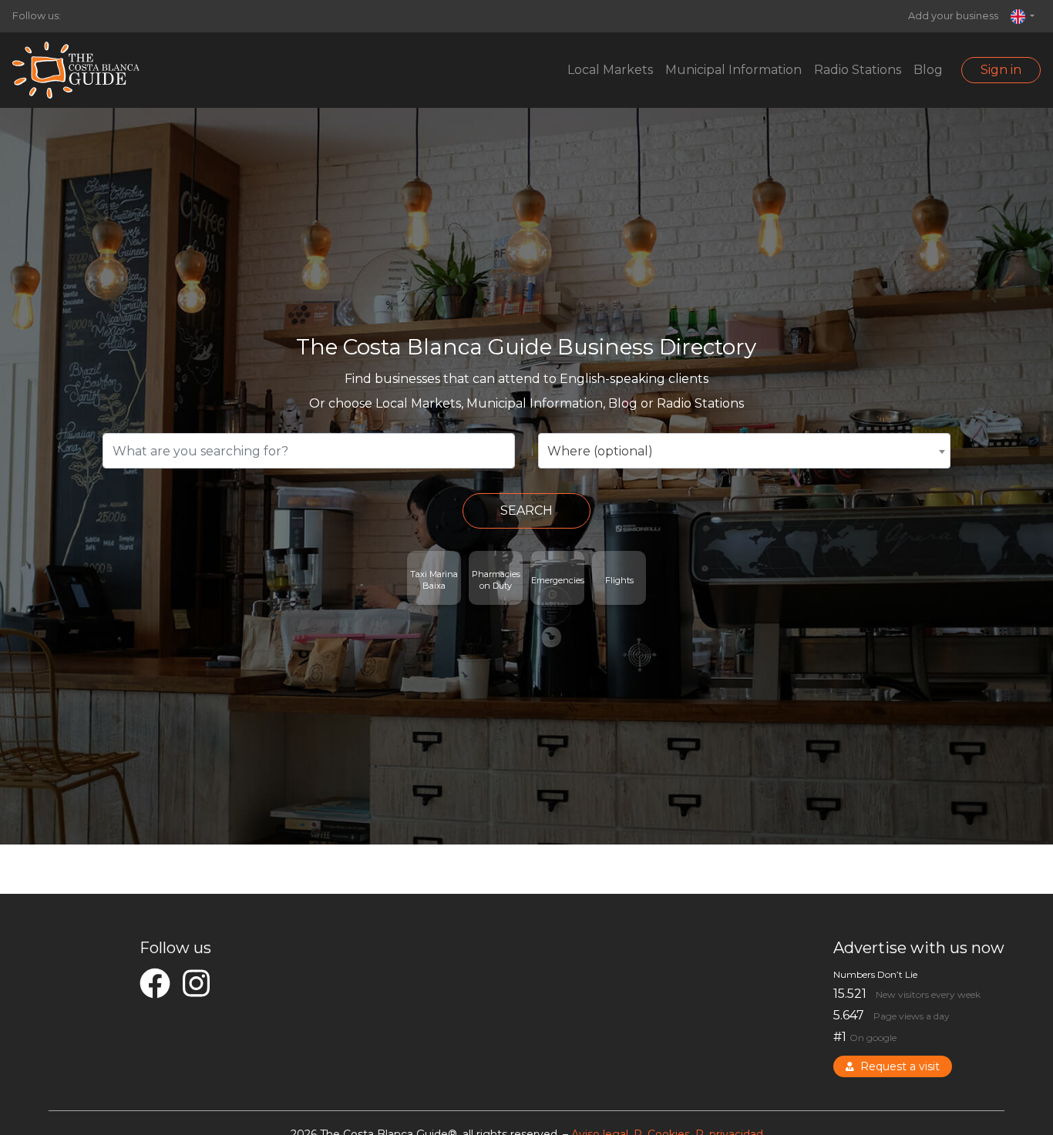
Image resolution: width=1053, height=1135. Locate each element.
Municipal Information (733, 69)
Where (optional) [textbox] (600, 451)
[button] (1022, 16)
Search (526, 510)
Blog (928, 69)
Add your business (953, 16)
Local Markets (610, 69)
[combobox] (744, 450)
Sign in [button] (1001, 69)
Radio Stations (857, 69)
